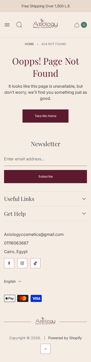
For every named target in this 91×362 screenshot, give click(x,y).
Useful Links (19, 199)
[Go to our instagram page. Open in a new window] (22, 263)
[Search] (19, 24)
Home (29, 44)
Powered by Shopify (65, 338)
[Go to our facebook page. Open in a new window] (9, 263)
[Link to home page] (45, 322)
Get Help (15, 214)
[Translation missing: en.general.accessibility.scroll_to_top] (45, 349)
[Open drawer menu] (7, 24)
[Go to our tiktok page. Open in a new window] (35, 263)
